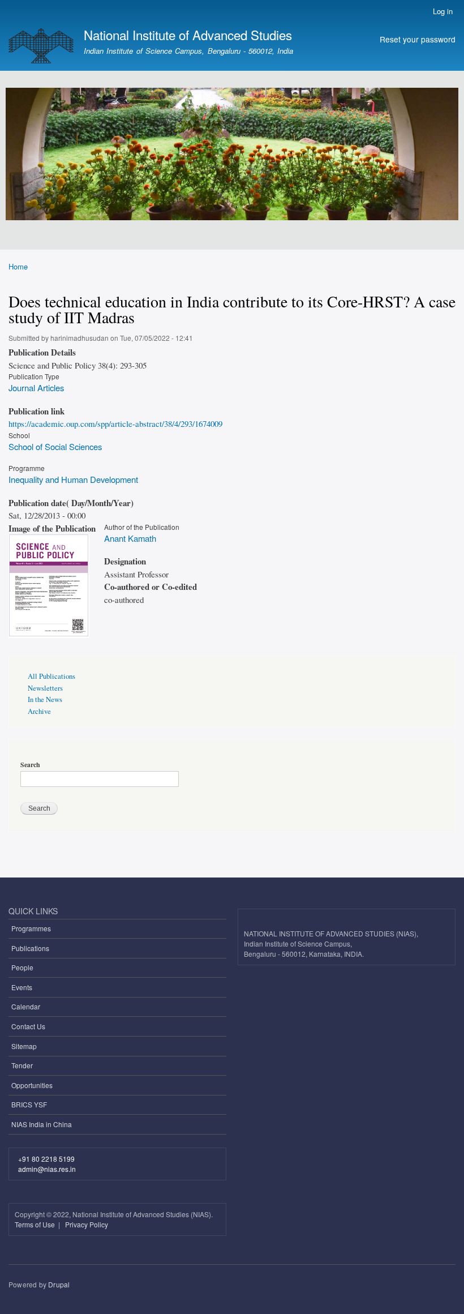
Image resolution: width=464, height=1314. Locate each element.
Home (18, 266)
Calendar (25, 1006)
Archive (39, 711)
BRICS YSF (29, 1104)
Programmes (31, 928)
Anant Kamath (130, 538)
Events (21, 987)
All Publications (51, 676)
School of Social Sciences (55, 446)
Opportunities (32, 1085)
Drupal (59, 1284)
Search (30, 764)
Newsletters (45, 688)
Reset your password (418, 39)
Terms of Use (36, 1224)
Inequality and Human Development (73, 479)
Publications (30, 948)
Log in (443, 11)
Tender (22, 1065)
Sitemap (24, 1046)
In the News (45, 699)
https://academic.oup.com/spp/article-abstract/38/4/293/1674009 (115, 423)
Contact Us (28, 1026)
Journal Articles (36, 387)
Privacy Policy (86, 1224)
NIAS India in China (41, 1124)
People (22, 967)
